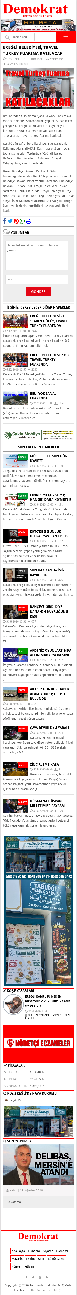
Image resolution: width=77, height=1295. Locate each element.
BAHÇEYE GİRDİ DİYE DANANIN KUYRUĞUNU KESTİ (49, 611)
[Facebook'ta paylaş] (4, 221)
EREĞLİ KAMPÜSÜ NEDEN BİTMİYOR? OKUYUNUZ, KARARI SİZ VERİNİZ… (47, 1001)
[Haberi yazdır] (28, 221)
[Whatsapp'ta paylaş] (22, 221)
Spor (41, 1258)
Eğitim (30, 1258)
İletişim (29, 1266)
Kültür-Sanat (56, 1258)
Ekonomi (62, 1251)
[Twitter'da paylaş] (10, 221)
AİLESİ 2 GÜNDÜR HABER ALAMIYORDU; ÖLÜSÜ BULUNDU (49, 694)
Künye (16, 1266)
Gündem (34, 1251)
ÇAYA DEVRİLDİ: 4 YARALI (49, 728)
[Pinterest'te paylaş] (16, 221)
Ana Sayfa (18, 1251)
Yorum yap (56, 58)
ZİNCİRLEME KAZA (44, 764)
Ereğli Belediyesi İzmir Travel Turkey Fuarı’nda (50, 360)
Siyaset (48, 1251)
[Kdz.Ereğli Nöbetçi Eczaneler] (38, 1059)
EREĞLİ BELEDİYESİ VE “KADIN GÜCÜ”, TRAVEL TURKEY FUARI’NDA (49, 321)
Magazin (17, 1258)
